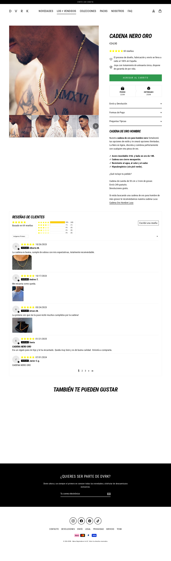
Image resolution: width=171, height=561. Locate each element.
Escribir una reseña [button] (148, 223)
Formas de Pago (117, 112)
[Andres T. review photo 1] (18, 293)
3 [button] (85, 370)
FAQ (130, 11)
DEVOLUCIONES (68, 529)
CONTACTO (54, 529)
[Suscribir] (109, 494)
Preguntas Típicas (117, 121)
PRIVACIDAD (98, 529)
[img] (28, 244)
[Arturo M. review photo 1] (22, 325)
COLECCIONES (88, 11)
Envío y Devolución (118, 103)
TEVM (119, 529)
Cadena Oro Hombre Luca (121, 202)
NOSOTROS (117, 11)
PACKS (104, 11)
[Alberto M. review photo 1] (22, 262)
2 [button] (82, 370)
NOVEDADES (46, 11)
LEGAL (88, 529)
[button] (20, 126)
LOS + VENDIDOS (66, 11)
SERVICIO (110, 529)
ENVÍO (80, 529)
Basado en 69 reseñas (22, 225)
